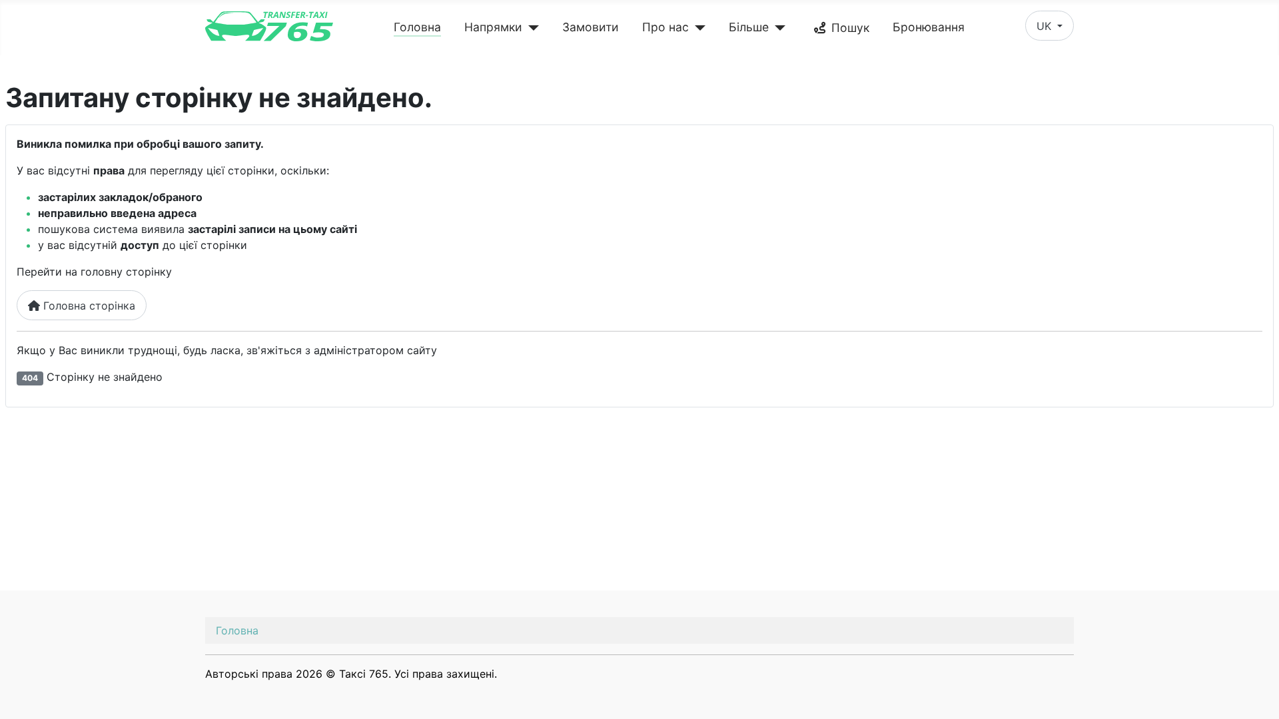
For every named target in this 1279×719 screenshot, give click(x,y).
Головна (417, 27)
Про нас (665, 27)
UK (1046, 26)
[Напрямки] (530, 28)
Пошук (850, 28)
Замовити (590, 27)
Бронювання (929, 27)
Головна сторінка (87, 305)
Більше (749, 27)
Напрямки (493, 27)
